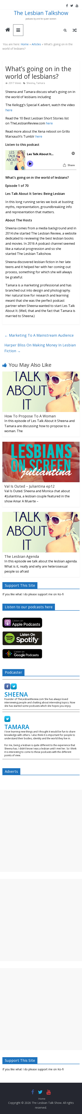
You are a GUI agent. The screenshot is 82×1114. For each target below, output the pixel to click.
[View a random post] (75, 30)
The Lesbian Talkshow (41, 13)
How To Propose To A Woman (30, 416)
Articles (36, 44)
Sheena (30, 83)
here (9, 110)
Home (25, 44)
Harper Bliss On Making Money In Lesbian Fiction (40, 348)
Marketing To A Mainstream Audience (39, 335)
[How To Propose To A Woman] (40, 374)
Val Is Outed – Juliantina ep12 (29, 486)
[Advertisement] (41, 831)
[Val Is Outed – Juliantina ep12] (40, 444)
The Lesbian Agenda (21, 556)
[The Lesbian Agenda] (40, 514)
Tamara (40, 83)
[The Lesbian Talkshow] (7, 30)
